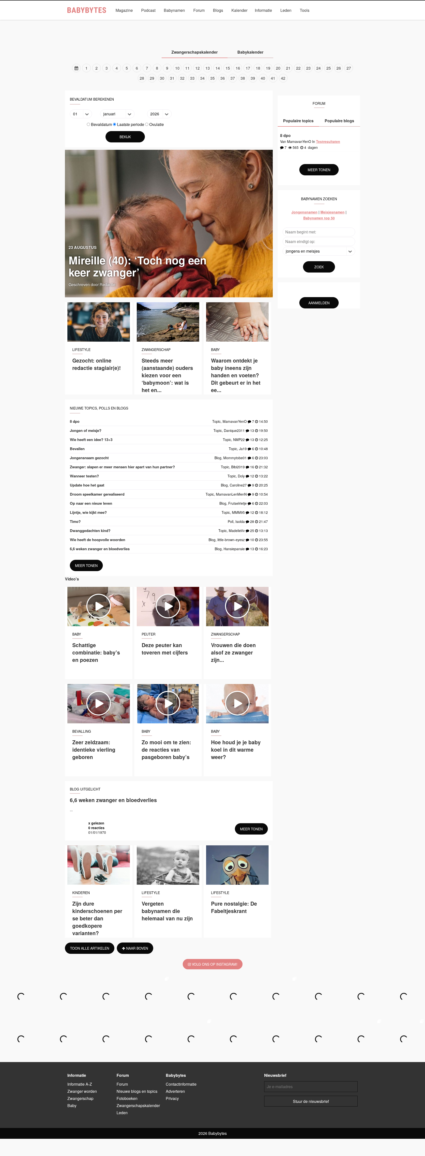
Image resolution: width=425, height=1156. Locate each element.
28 (142, 78)
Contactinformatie (181, 1084)
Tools (304, 10)
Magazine (124, 10)
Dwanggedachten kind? (90, 530)
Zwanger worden (146, 21)
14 (217, 68)
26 (338, 68)
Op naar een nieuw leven (91, 503)
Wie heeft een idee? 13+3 (91, 439)
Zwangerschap (180, 21)
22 (298, 68)
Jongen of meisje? (85, 430)
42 (283, 78)
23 (308, 68)
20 (278, 68)
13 (207, 68)
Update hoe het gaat (87, 485)
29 (152, 78)
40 (263, 78)
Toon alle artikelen (89, 948)
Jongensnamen (304, 212)
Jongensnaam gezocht (89, 457)
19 (268, 68)
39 (253, 78)
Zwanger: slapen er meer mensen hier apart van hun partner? (122, 467)
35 (212, 78)
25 (328, 68)
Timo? (75, 521)
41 (273, 78)
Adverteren (175, 1091)
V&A (222, 21)
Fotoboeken (127, 1098)
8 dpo (74, 421)
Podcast (148, 10)
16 (238, 68)
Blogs (218, 10)
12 (197, 68)
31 (172, 78)
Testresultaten (328, 141)
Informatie (263, 10)
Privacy (172, 1098)
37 (232, 78)
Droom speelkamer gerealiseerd (97, 494)
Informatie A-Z (79, 1084)
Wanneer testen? (84, 476)
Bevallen (77, 448)
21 (288, 68)
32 (182, 78)
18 (258, 68)
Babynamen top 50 (319, 217)
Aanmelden (319, 302)
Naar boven (136, 948)
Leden (285, 10)
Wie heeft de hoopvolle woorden (97, 539)
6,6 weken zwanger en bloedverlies (100, 548)
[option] (212, 73)
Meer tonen (86, 565)
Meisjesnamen (332, 212)
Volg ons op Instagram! (214, 964)
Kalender (239, 10)
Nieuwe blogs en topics (137, 1091)
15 (228, 68)
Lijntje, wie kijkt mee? (88, 512)
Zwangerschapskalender (273, 21)
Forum (199, 10)
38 (243, 78)
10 (177, 68)
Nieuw (240, 21)
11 (187, 68)
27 (349, 68)
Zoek (319, 266)
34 (202, 78)
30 (162, 78)
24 (318, 68)
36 (222, 78)
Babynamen (174, 10)
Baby (205, 21)
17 (248, 68)
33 (192, 78)
